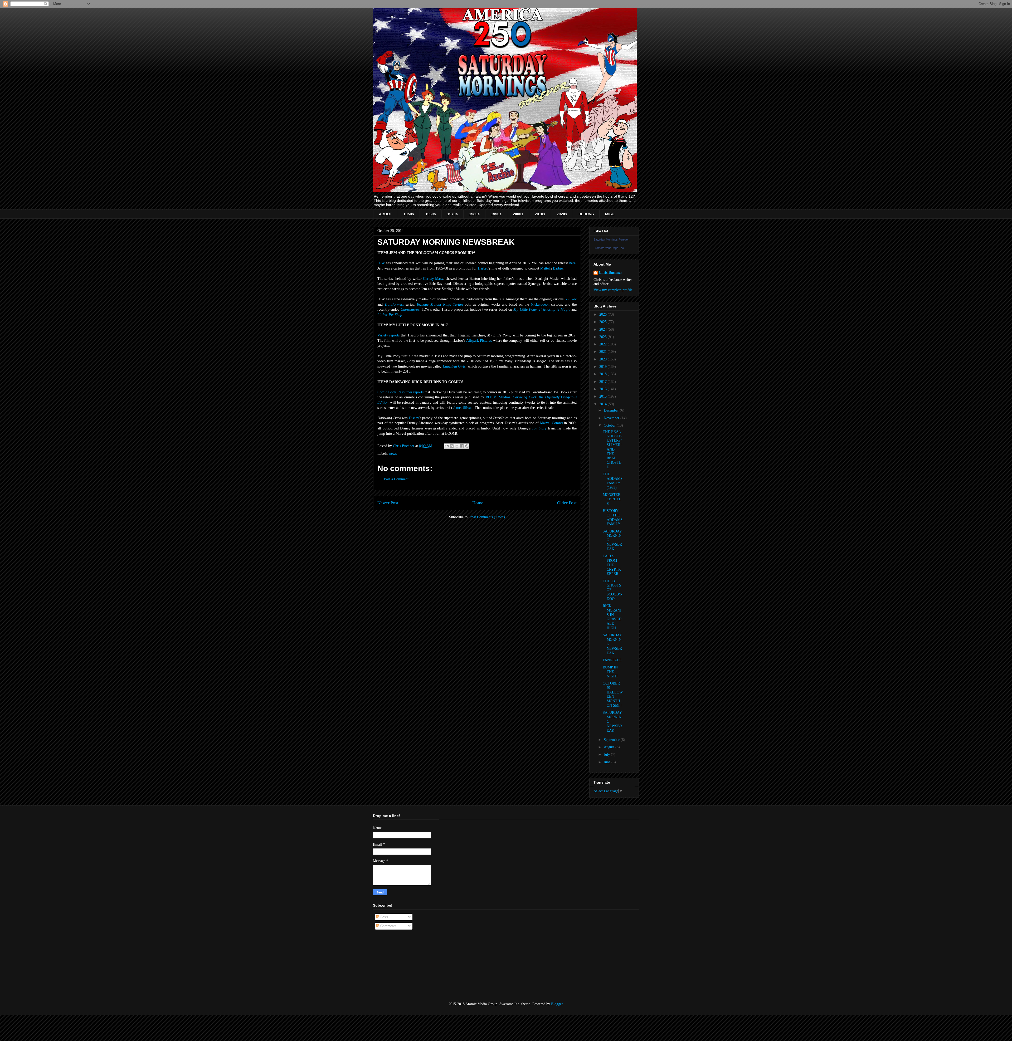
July (607, 754)
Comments (387, 926)
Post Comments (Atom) (487, 517)
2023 (603, 337)
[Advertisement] (399, 966)
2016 (603, 389)
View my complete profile (612, 290)
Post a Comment (396, 479)
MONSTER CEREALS (612, 499)
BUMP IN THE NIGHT (610, 671)
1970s (452, 214)
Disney (414, 418)
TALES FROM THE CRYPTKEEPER (612, 565)
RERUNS (586, 214)
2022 (603, 344)
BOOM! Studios (498, 397)
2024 (603, 329)
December (612, 410)
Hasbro (483, 268)
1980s (474, 214)
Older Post (567, 502)
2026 (603, 314)
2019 (603, 367)
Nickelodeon (540, 304)
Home (477, 502)
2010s (540, 214)
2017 (603, 382)
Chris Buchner (610, 273)
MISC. (610, 214)
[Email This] (446, 446)
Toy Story (539, 428)
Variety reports (388, 335)
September (612, 740)
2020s (562, 214)
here (572, 263)
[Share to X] (456, 446)
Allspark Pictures (479, 341)
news (393, 454)
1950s (408, 214)
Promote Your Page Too (608, 248)
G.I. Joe (571, 299)
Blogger (557, 1004)
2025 (603, 322)
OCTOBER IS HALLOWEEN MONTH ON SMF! (613, 694)
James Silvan (463, 408)
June (607, 762)
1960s (430, 214)
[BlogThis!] (451, 446)
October (610, 425)
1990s (496, 214)
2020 (603, 359)
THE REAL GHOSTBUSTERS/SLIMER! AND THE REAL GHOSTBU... (612, 449)
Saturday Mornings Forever (611, 239)
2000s (518, 214)
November (612, 418)
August (609, 747)
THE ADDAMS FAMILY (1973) (612, 480)
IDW (381, 263)
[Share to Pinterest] (466, 446)
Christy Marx (433, 279)
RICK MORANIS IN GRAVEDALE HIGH (612, 617)
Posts (383, 917)
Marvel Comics (551, 423)
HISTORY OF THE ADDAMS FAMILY (612, 517)
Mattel (545, 268)
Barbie (558, 268)
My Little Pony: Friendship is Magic (541, 309)
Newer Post (387, 502)
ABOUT (385, 214)
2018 (603, 374)
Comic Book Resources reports (400, 392)
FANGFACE (612, 660)
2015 (603, 396)
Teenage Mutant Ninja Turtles (439, 304)
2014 (603, 404)
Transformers (394, 304)
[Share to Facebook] (461, 446)
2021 (603, 352)
